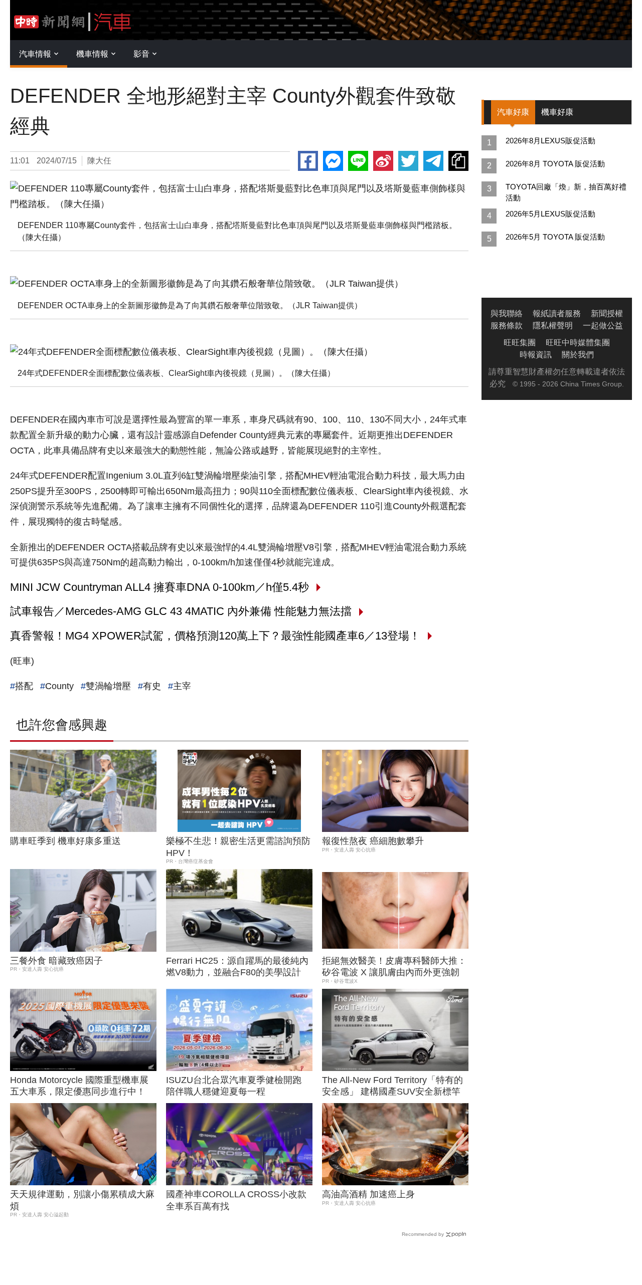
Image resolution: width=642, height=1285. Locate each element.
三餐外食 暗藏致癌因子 (56, 961)
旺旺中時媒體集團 (578, 342)
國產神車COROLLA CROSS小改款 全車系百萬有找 (236, 1200)
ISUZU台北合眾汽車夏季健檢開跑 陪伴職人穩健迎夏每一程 (233, 1086)
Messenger (333, 161)
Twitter (408, 161)
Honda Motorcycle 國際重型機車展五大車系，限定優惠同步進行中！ (79, 1086)
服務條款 (507, 325)
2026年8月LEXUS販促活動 (550, 140)
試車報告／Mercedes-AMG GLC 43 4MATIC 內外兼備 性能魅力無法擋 (181, 611)
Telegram (433, 161)
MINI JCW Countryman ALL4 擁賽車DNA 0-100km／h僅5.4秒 (159, 587)
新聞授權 (607, 313)
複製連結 (458, 161)
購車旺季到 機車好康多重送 (65, 841)
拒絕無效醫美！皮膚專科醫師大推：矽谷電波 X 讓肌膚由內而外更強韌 (394, 966)
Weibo (383, 161)
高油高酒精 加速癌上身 (368, 1194)
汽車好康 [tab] (513, 112)
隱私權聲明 (553, 325)
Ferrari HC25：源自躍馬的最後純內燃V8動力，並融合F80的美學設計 (237, 966)
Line (358, 161)
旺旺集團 (520, 342)
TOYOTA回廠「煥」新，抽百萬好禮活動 (566, 192)
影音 (141, 54)
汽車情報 (35, 54)
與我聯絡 (507, 313)
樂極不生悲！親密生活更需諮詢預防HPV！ (238, 847)
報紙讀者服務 (557, 313)
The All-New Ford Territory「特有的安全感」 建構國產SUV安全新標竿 (392, 1086)
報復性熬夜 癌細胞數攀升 (373, 841)
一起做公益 (603, 325)
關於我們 (578, 354)
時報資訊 (536, 354)
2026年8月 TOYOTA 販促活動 (555, 163)
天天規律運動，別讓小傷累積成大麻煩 (82, 1200)
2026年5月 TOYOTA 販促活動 (555, 237)
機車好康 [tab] (557, 112)
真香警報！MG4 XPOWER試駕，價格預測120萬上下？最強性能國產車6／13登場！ (215, 635)
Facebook (308, 161)
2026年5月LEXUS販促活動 (550, 213)
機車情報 (92, 54)
